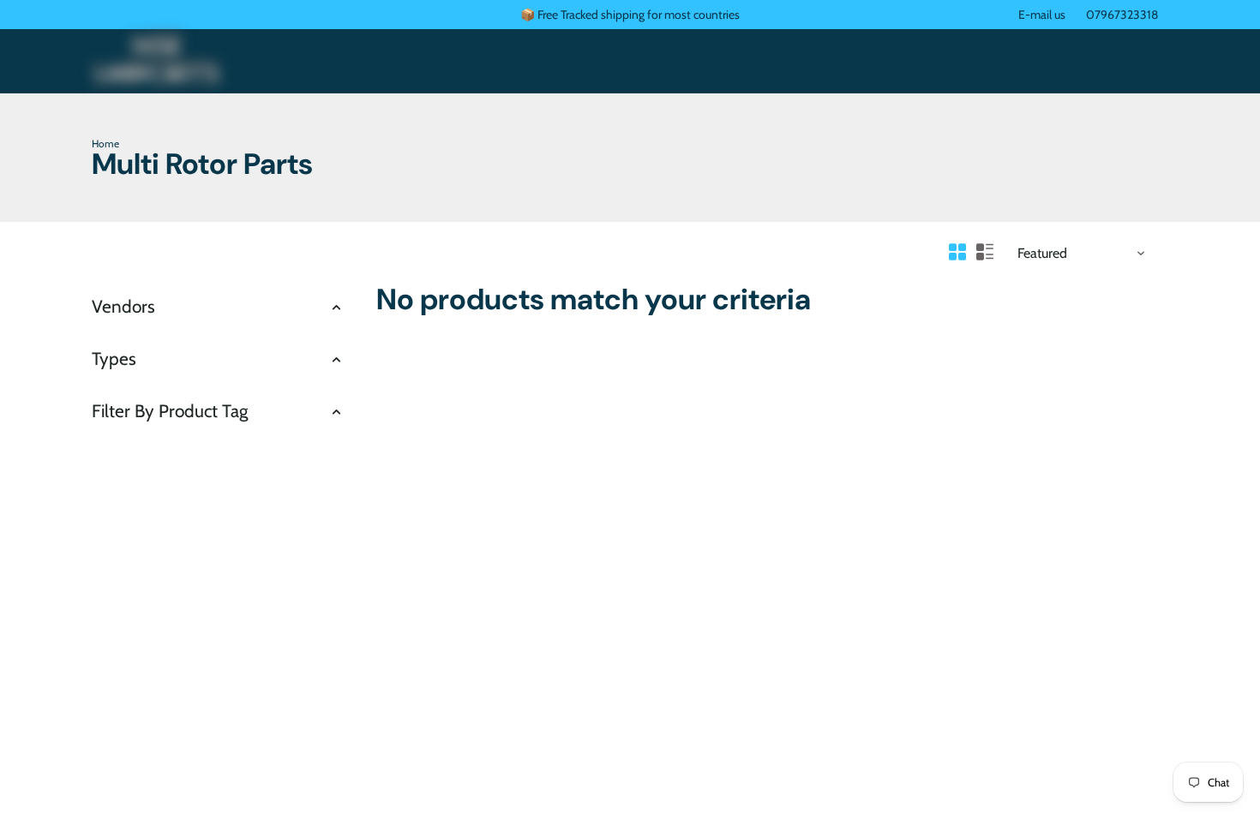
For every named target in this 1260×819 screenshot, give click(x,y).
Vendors (123, 306)
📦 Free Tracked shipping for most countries (630, 14)
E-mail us (1041, 14)
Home (105, 143)
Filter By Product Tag (170, 410)
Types (114, 358)
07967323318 (1122, 14)
